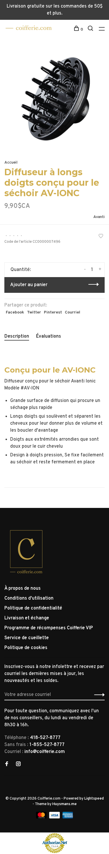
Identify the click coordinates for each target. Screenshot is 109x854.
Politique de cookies (25, 648)
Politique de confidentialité (33, 608)
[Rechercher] (91, 29)
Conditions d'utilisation (28, 598)
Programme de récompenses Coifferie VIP (48, 628)
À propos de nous (22, 588)
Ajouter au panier (28, 285)
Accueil (10, 162)
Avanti (99, 217)
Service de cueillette (26, 638)
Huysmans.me (64, 804)
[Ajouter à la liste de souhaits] (101, 237)
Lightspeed (94, 798)
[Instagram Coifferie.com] (18, 765)
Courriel (72, 312)
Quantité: (20, 270)
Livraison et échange (26, 618)
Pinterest (53, 312)
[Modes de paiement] (42, 817)
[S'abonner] (98, 694)
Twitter (34, 312)
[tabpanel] (54, 99)
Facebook (15, 312)
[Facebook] (6, 765)
